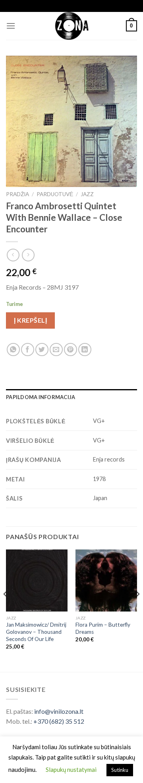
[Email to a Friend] (56, 349)
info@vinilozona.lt (58, 711)
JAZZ (87, 194)
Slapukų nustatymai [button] (71, 769)
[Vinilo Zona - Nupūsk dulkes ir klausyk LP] (71, 26)
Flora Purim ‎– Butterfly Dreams (102, 628)
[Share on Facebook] (27, 349)
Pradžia (17, 194)
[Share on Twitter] (41, 349)
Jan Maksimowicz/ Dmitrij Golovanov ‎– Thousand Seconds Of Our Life (36, 631)
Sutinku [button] (119, 770)
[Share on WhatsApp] (13, 349)
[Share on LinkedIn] (84, 349)
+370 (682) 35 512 (58, 721)
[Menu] (10, 25)
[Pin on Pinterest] (70, 349)
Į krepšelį (30, 320)
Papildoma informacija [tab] (40, 397)
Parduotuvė (55, 194)
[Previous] (6, 610)
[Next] (137, 610)
